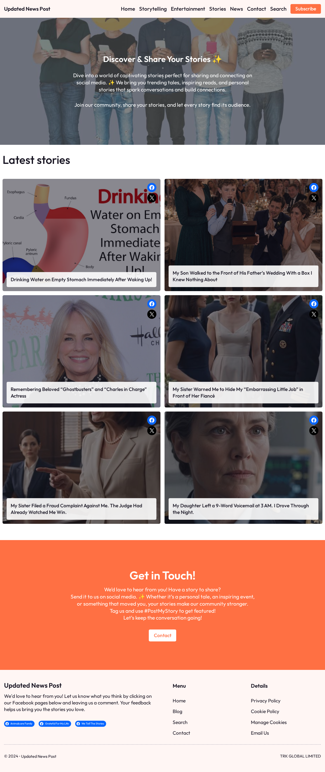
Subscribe (305, 9)
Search (180, 722)
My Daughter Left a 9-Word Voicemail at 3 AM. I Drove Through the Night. (241, 508)
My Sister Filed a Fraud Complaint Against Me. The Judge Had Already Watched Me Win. (76, 508)
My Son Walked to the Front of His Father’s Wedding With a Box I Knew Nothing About (242, 276)
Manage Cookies (269, 722)
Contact (162, 635)
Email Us (260, 733)
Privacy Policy (266, 701)
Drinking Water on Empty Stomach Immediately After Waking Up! (81, 279)
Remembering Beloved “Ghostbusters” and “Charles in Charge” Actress (79, 392)
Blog (177, 711)
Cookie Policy (265, 711)
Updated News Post (27, 8)
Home (179, 701)
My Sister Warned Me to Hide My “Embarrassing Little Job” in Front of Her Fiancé (238, 392)
